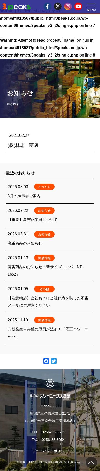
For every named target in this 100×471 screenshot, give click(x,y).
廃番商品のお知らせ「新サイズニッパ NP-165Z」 (50, 266)
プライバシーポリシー (50, 451)
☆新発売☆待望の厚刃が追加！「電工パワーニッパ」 (50, 328)
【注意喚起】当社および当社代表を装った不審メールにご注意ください (50, 297)
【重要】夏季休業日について (50, 215)
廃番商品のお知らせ (50, 239)
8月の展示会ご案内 (50, 191)
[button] (91, 5)
